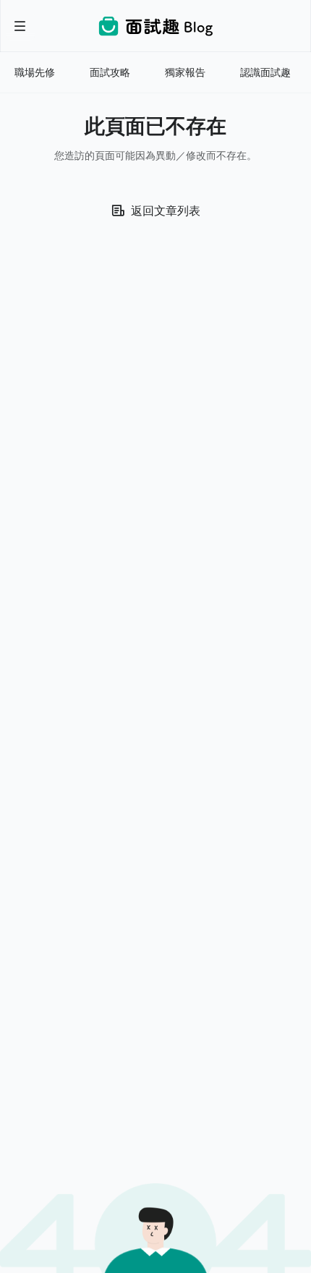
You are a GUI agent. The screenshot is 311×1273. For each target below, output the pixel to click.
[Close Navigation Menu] (20, 26)
